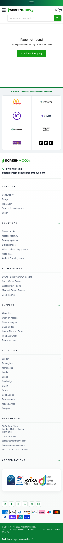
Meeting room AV (10, 235)
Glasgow (6, 408)
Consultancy (7, 194)
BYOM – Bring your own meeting (17, 276)
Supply (5, 212)
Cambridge (7, 381)
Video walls (7, 253)
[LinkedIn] (25, 504)
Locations (9, 350)
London (5, 358)
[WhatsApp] (31, 504)
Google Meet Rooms (11, 285)
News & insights (9, 322)
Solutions (9, 222)
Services (8, 186)
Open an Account (10, 317)
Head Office (11, 418)
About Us (6, 313)
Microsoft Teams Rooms (13, 290)
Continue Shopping (31, 53)
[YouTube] (38, 504)
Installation (7, 203)
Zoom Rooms (8, 294)
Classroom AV (8, 231)
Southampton (8, 394)
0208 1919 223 (9, 436)
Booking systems (10, 240)
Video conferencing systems (15, 249)
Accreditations (13, 460)
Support (8, 304)
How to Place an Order (12, 331)
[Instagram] (18, 504)
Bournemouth (8, 399)
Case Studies (8, 326)
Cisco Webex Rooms (11, 281)
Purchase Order (9, 335)
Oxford (5, 390)
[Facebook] (11, 504)
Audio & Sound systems (13, 258)
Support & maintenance (13, 208)
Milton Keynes (8, 403)
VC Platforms (12, 268)
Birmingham (7, 363)
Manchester (7, 367)
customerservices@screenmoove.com (23, 172)
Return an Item (9, 340)
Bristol (5, 376)
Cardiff (5, 385)
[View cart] (60, 10)
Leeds (5, 372)
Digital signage (9, 244)
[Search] (57, 18)
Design (5, 199)
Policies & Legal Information (16, 539)
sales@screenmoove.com (14, 440)
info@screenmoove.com (13, 444)
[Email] (4, 504)
